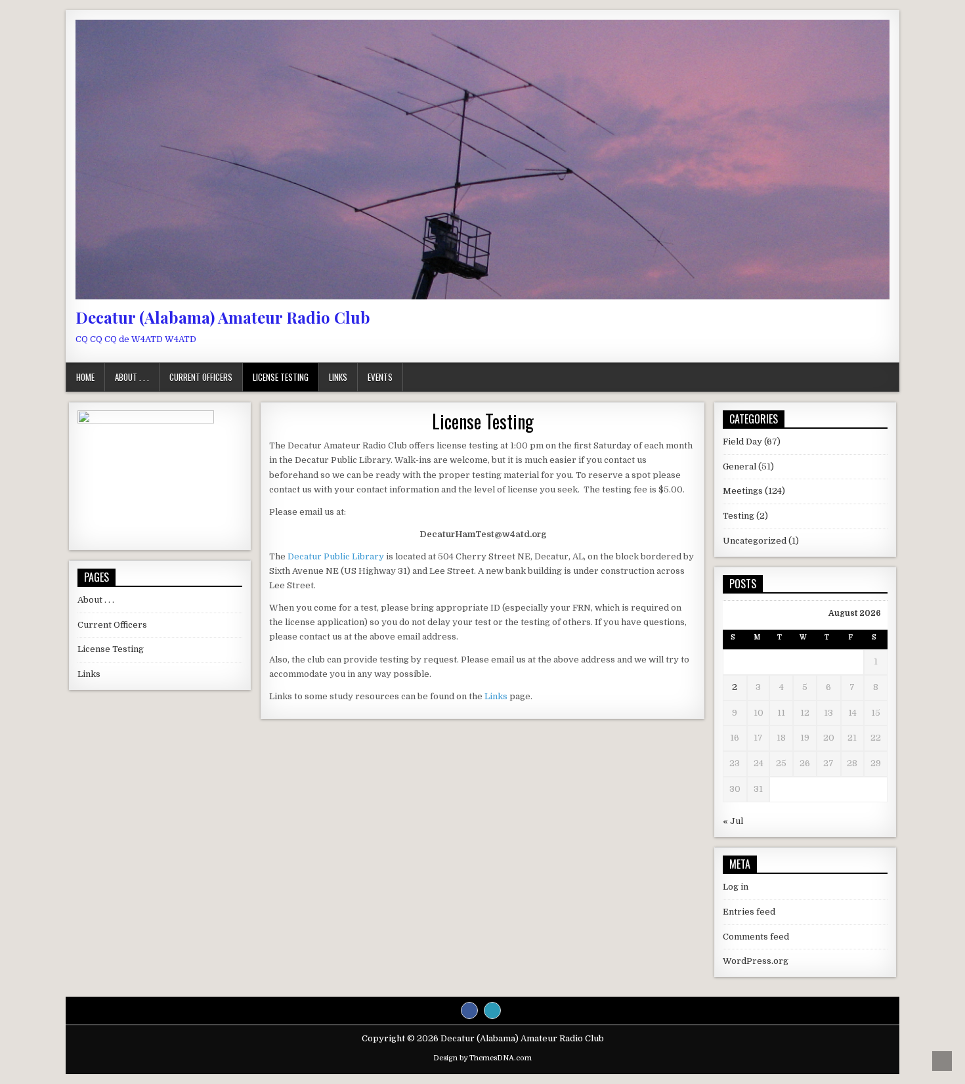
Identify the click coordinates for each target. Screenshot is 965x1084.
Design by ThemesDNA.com (482, 1058)
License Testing (281, 376)
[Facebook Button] (469, 1010)
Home (85, 376)
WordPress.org (755, 961)
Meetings (743, 491)
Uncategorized (754, 541)
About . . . (132, 376)
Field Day (742, 441)
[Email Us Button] (492, 1010)
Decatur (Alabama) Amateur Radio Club (222, 317)
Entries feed (749, 912)
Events (380, 376)
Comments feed (756, 937)
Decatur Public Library (336, 556)
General (739, 466)
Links (338, 376)
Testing (738, 516)
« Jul (733, 821)
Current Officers (200, 376)
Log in (735, 887)
